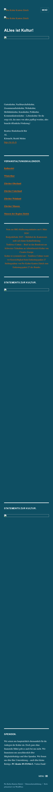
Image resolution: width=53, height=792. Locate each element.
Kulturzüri (9, 168)
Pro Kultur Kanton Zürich (13, 784)
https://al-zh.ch (10, 142)
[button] (41, 776)
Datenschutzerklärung (33, 784)
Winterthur (9, 175)
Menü (44, 10)
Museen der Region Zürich (16, 213)
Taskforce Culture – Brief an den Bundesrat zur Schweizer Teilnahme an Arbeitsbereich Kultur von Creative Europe (27, 248)
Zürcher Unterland (13, 190)
